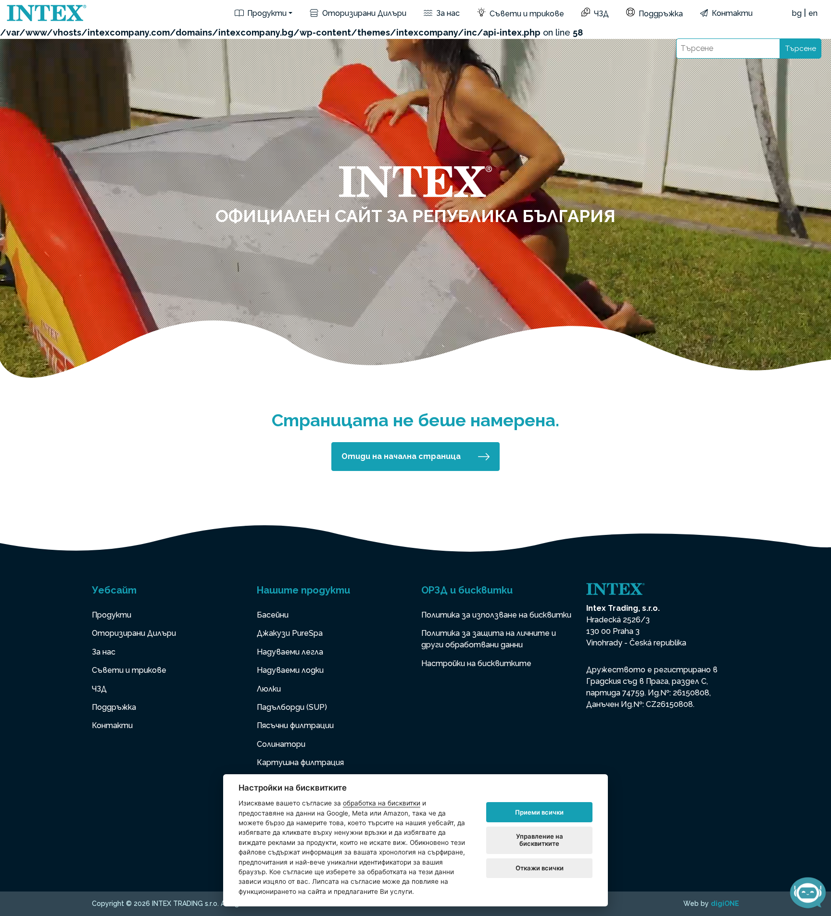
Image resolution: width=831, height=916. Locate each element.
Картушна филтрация (300, 762)
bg (797, 13)
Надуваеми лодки (290, 670)
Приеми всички (539, 812)
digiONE (725, 903)
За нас (447, 13)
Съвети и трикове (526, 13)
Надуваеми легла (290, 651)
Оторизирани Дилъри (363, 13)
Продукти (266, 13)
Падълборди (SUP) (292, 707)
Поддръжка (660, 13)
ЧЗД (600, 13)
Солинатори (281, 744)
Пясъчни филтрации (295, 725)
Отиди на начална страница (401, 456)
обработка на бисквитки (381, 803)
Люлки (269, 688)
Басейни (273, 614)
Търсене (800, 48)
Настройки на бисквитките (476, 663)
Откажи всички (540, 868)
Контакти (731, 13)
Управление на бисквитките (539, 840)
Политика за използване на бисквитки (496, 614)
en (813, 13)
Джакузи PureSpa (290, 633)
